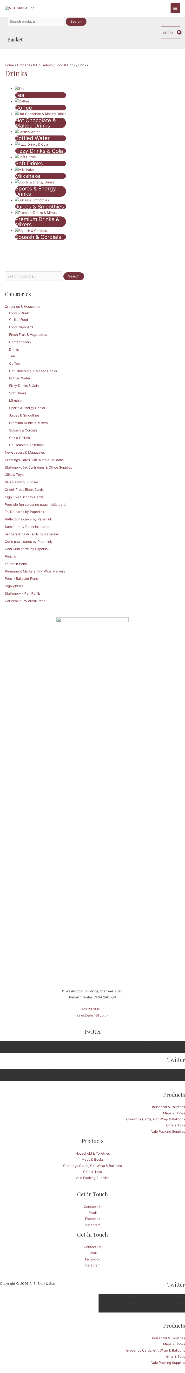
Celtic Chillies (19, 438)
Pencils (10, 556)
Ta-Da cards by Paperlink (24, 512)
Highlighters (14, 586)
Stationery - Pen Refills (22, 593)
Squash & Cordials (23, 430)
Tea (12, 356)
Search (76, 21)
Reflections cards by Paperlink (28, 519)
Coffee (14, 363)
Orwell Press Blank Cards (24, 489)
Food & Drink (19, 313)
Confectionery (20, 342)
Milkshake (16, 401)
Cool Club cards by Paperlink (27, 549)
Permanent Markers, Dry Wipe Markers (35, 571)
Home (9, 65)
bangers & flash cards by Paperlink (32, 534)
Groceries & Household (22, 307)
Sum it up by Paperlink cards (27, 527)
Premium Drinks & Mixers (28, 423)
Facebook (92, 1219)
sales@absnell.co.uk (92, 1015)
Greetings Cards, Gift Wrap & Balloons (34, 460)
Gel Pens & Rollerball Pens (25, 601)
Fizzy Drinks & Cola (24, 386)
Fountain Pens (16, 564)
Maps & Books (174, 1113)
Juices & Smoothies (24, 415)
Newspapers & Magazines (25, 452)
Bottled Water (19, 378)
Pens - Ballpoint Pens (21, 578)
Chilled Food (18, 320)
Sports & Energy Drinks (27, 408)
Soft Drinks (17, 393)
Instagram (92, 1225)
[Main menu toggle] (175, 8)
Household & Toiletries (26, 445)
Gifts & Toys (14, 475)
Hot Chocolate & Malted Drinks (33, 371)
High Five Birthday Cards (24, 497)
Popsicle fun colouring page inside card (35, 504)
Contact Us (92, 1207)
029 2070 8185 (92, 1009)
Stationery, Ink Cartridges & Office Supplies (38, 467)
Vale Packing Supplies (22, 482)
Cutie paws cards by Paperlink (28, 542)
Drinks (14, 349)
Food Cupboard (21, 327)
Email (92, 1213)
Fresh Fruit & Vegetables (28, 335)
